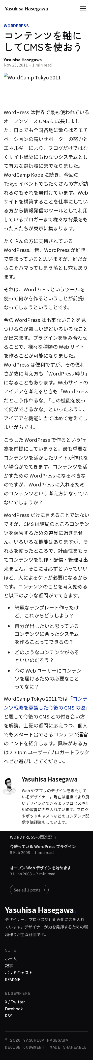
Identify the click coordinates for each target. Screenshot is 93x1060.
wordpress (16, 25)
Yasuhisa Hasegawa (26, 8)
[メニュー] (83, 8)
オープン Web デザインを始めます (40, 868)
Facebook (14, 1009)
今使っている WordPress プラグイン (43, 846)
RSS (8, 1016)
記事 (9, 965)
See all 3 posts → (29, 890)
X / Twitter (15, 1002)
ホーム (11, 958)
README (12, 979)
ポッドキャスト (19, 972)
